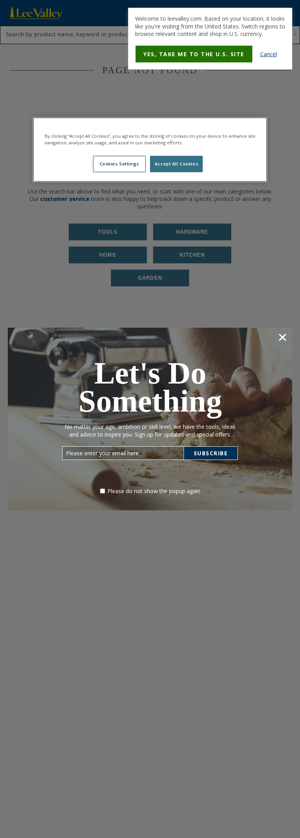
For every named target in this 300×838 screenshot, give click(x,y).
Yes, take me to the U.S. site (194, 54)
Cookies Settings (119, 164)
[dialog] (210, 38)
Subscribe (211, 453)
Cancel (268, 54)
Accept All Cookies (176, 164)
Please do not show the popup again (153, 491)
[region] (150, 149)
